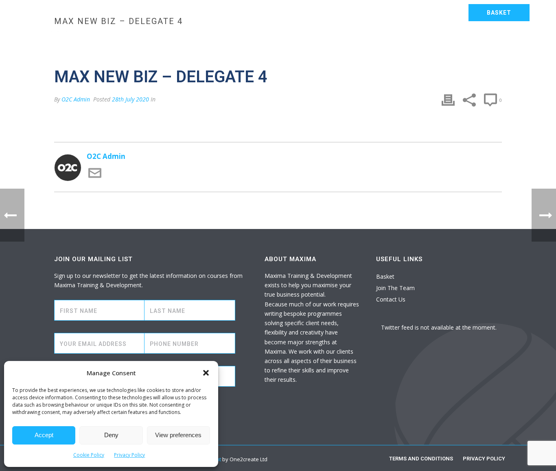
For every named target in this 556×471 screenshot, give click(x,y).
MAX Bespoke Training (173, 39)
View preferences (178, 434)
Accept (44, 434)
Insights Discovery (431, 39)
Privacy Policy (129, 454)
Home (112, 39)
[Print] (448, 100)
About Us (493, 39)
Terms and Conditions (421, 459)
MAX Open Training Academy (273, 39)
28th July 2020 (130, 99)
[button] (206, 373)
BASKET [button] (499, 12)
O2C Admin (75, 99)
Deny (111, 434)
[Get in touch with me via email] (94, 177)
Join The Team (395, 288)
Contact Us (124, 61)
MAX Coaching (360, 39)
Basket (385, 276)
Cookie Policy (88, 454)
